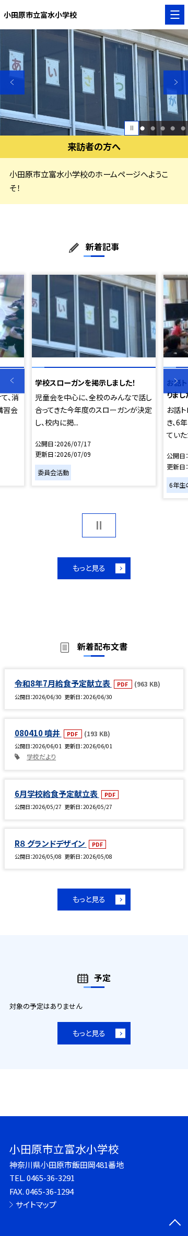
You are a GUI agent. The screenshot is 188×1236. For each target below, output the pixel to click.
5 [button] (183, 128)
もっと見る (89, 568)
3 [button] (162, 128)
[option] (94, 82)
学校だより (41, 756)
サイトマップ (36, 1204)
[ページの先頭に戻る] (175, 1223)
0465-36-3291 (51, 1177)
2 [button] (152, 128)
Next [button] (175, 82)
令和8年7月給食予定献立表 (63, 683)
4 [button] (172, 128)
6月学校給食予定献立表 (57, 793)
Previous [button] (12, 82)
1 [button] (142, 128)
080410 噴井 (38, 732)
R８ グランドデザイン (51, 843)
